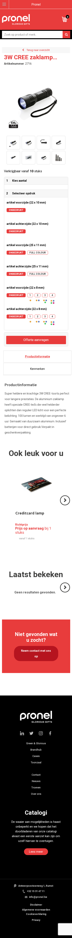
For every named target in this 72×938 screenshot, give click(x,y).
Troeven (36, 787)
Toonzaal (36, 762)
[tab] (37, 356)
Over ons (36, 793)
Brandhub (36, 749)
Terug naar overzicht (38, 50)
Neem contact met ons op (36, 653)
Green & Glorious (36, 743)
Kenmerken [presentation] (37, 368)
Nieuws (36, 781)
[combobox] (36, 34)
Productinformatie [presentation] (37, 356)
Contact (36, 774)
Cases (36, 756)
